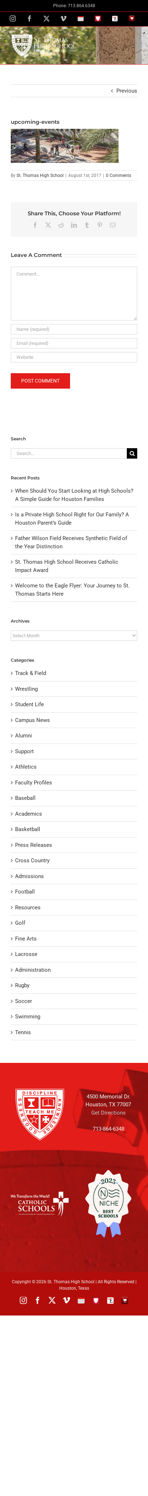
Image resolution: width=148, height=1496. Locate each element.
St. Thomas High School (40, 175)
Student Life (29, 704)
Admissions (29, 876)
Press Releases (33, 845)
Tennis (23, 1032)
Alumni (23, 735)
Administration (33, 970)
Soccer (23, 1001)
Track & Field (30, 673)
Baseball (25, 798)
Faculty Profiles (33, 782)
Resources (28, 907)
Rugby (22, 985)
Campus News (32, 720)
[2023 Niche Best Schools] (108, 1204)
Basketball (27, 829)
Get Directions (108, 1113)
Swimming (27, 1016)
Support (24, 751)
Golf (20, 923)
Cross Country (32, 860)
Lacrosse (26, 954)
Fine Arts (26, 938)
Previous (126, 91)
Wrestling (26, 689)
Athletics (26, 767)
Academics (28, 814)
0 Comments (118, 175)
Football (25, 891)
